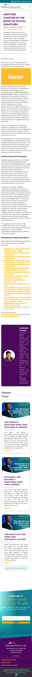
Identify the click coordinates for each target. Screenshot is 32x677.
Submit (16, 622)
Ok (16, 674)
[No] (30, 672)
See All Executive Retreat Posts (16, 568)
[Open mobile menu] (30, 6)
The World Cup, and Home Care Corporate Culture (15, 536)
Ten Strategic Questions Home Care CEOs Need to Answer (15, 424)
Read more (7, 450)
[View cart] (12, 1)
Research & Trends (17, 29)
